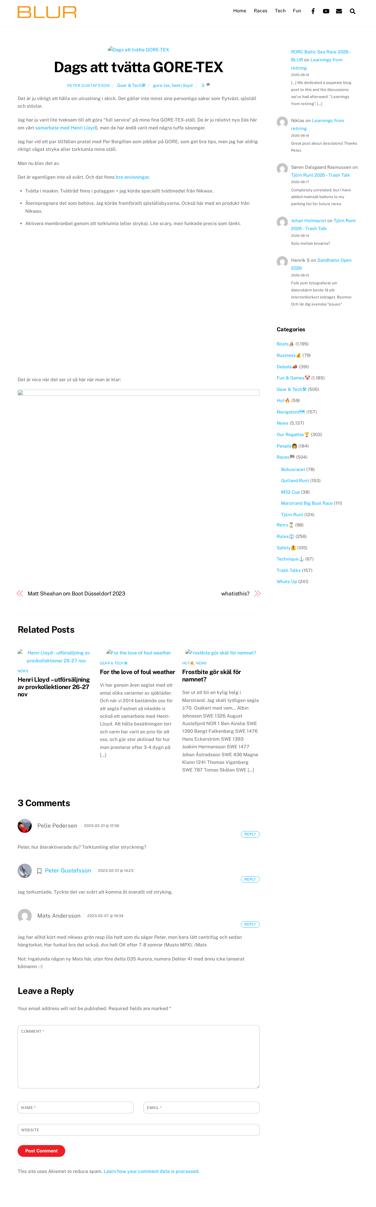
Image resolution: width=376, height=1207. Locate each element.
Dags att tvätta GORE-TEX (139, 66)
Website (30, 1130)
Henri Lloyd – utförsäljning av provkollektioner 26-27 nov (54, 687)
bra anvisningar (132, 177)
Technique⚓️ (290, 558)
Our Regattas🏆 (293, 434)
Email (154, 1107)
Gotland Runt (295, 480)
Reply (250, 834)
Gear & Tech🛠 (131, 85)
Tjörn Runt (292, 514)
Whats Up (287, 581)
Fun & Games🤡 (293, 377)
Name (28, 1107)
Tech (280, 10)
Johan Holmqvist (308, 220)
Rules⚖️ (285, 536)
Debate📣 (287, 366)
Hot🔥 (188, 663)
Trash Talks (289, 570)
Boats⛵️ (285, 343)
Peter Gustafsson (88, 85)
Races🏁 (286, 457)
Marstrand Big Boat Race (307, 503)
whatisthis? (235, 593)
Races (260, 10)
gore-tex (161, 85)
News (23, 671)
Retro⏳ (285, 524)
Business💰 (289, 355)
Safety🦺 (286, 547)
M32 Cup (290, 491)
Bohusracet (293, 469)
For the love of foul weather (137, 672)
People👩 (287, 445)
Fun (297, 10)
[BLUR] (47, 15)
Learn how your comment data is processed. (152, 1171)
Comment (32, 1031)
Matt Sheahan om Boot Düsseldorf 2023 (77, 593)
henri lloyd (182, 85)
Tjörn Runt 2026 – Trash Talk (320, 175)
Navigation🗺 (291, 411)
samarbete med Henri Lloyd (65, 128)
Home (239, 10)
